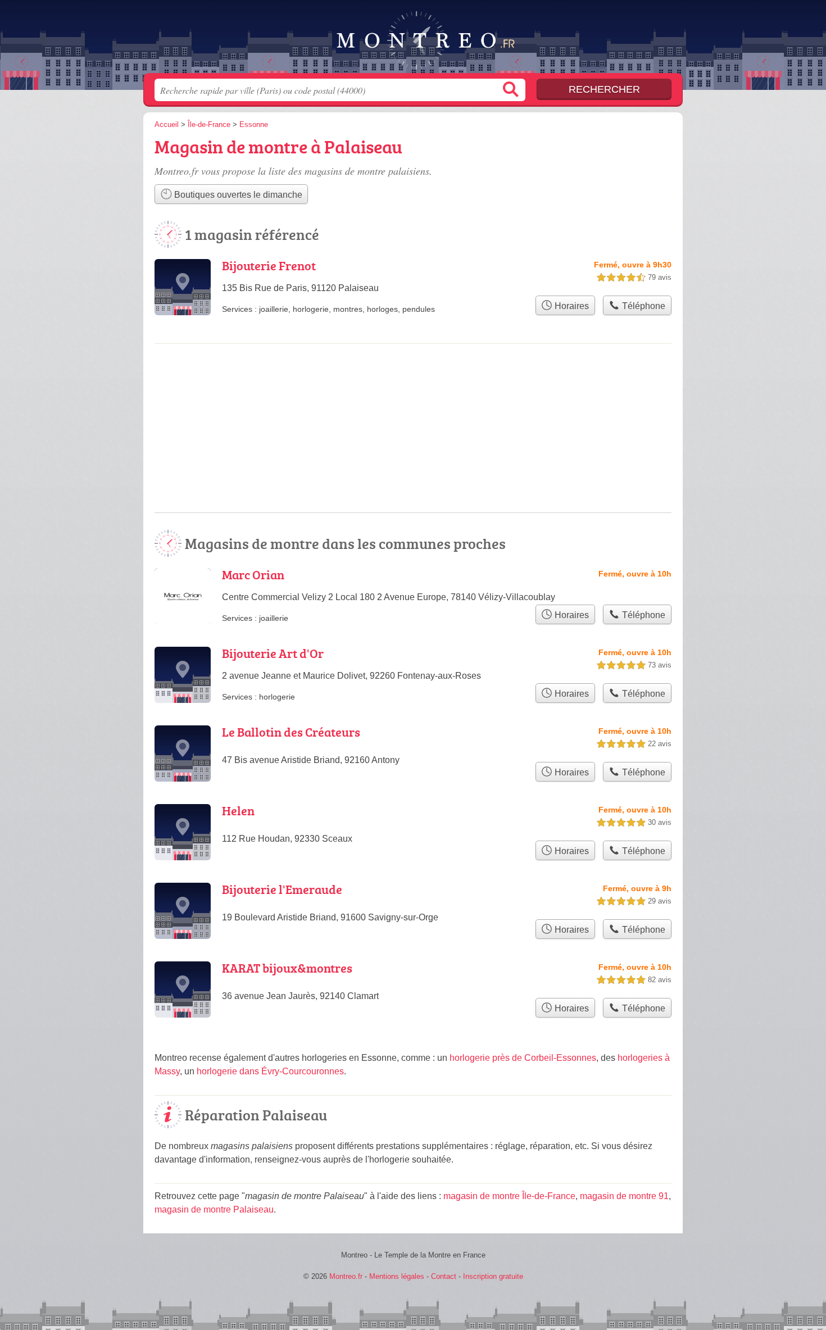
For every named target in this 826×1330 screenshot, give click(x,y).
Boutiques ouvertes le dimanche (237, 194)
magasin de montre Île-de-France (509, 1196)
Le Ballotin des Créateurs (291, 732)
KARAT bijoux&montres (287, 968)
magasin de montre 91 (624, 1196)
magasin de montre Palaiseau (214, 1209)
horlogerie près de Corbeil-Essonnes (523, 1058)
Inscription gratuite (493, 1276)
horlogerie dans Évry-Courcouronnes (270, 1071)
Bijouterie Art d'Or (273, 653)
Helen (238, 810)
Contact (443, 1276)
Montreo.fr (413, 40)
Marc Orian (253, 574)
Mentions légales (396, 1276)
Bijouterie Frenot (269, 265)
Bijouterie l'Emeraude (282, 889)
